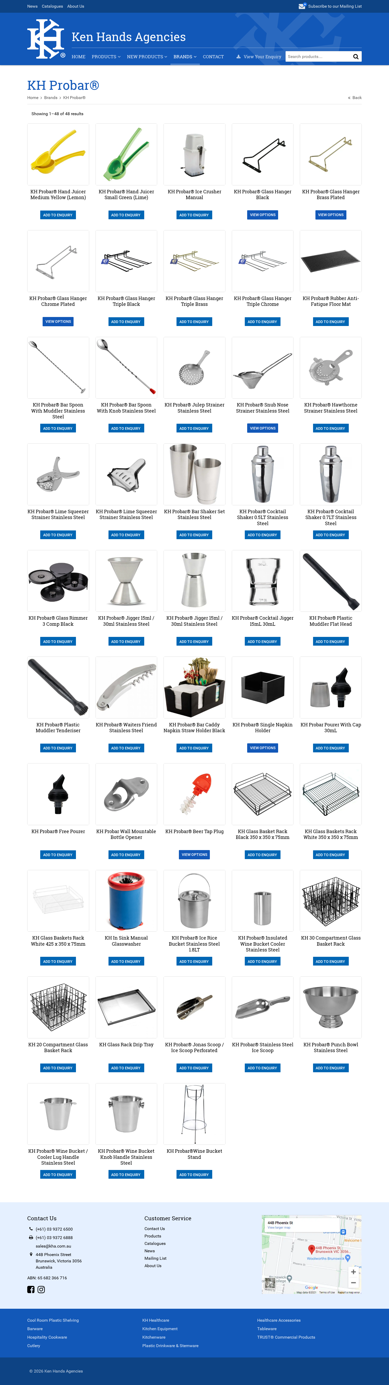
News (32, 6)
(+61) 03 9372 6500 (54, 1229)
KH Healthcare (155, 1320)
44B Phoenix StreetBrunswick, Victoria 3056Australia (59, 1261)
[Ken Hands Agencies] (46, 38)
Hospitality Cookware (47, 1337)
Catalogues (52, 6)
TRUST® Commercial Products (286, 1337)
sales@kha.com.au (53, 1246)
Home (78, 56)
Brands (183, 56)
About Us (75, 6)
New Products (145, 56)
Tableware (267, 1328)
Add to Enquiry (58, 215)
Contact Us (154, 1228)
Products (104, 56)
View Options (262, 215)
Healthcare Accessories (279, 1320)
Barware (35, 1328)
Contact (213, 56)
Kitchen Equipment (160, 1328)
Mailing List (155, 1258)
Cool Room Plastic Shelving (53, 1320)
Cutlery (33, 1345)
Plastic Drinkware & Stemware (170, 1345)
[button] (356, 56)
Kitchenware (153, 1337)
